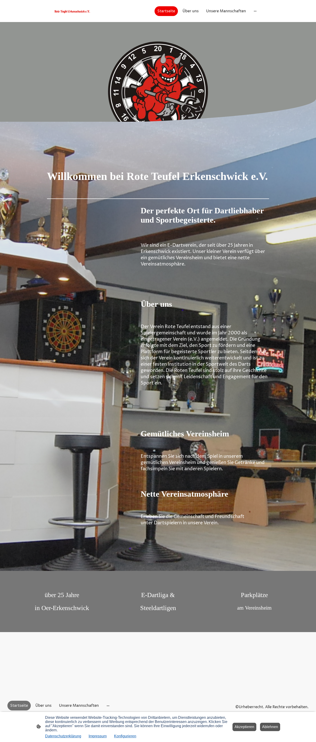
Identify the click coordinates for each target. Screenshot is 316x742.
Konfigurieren (125, 736)
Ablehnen (270, 727)
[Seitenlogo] (86, 15)
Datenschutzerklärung (63, 736)
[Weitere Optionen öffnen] (255, 11)
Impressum (98, 736)
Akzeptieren (244, 727)
